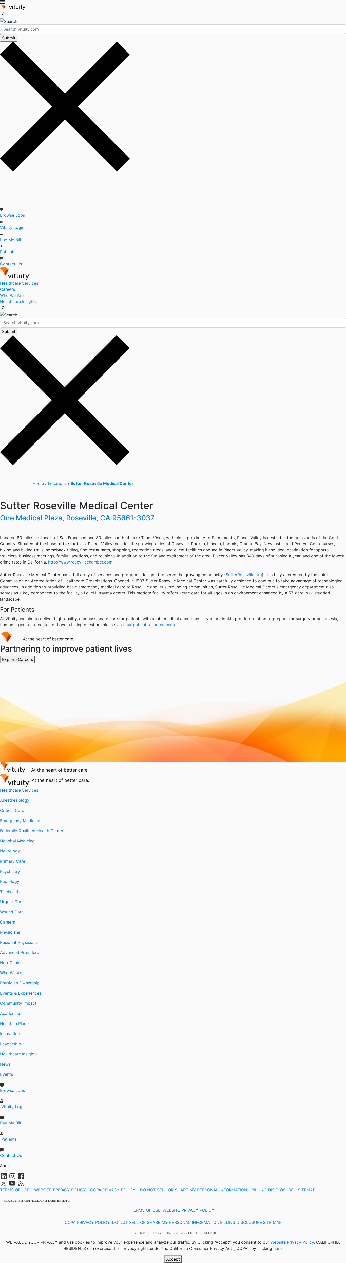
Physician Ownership (20, 982)
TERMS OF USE (15, 1189)
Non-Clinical (12, 962)
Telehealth (10, 891)
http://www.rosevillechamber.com (80, 562)
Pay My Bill (10, 239)
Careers (7, 289)
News (5, 1064)
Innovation (10, 1033)
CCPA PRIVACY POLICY (113, 1189)
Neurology (10, 851)
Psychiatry (10, 871)
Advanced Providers (19, 952)
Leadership (10, 1043)
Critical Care (12, 810)
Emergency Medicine (20, 820)
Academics (10, 1013)
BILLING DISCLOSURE (273, 1189)
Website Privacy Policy (292, 1242)
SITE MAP (272, 1222)
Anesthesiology (14, 800)
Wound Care (12, 911)
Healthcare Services (19, 283)
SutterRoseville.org (244, 574)
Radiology (9, 881)
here (277, 1248)
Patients (7, 251)
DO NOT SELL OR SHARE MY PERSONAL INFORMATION (193, 1189)
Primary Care (12, 861)
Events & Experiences (20, 993)
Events (6, 1074)
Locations (57, 483)
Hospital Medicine (17, 840)
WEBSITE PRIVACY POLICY (60, 1189)
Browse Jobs (12, 215)
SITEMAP (306, 1189)
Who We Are (12, 295)
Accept (173, 1259)
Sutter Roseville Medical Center (102, 483)
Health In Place (14, 1023)
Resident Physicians (19, 942)
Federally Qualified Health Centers (32, 830)
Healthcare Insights (18, 301)
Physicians (10, 932)
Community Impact (18, 1003)
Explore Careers (17, 659)
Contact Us (11, 263)
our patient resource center (151, 624)
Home (38, 483)
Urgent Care (12, 901)
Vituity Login (12, 227)
